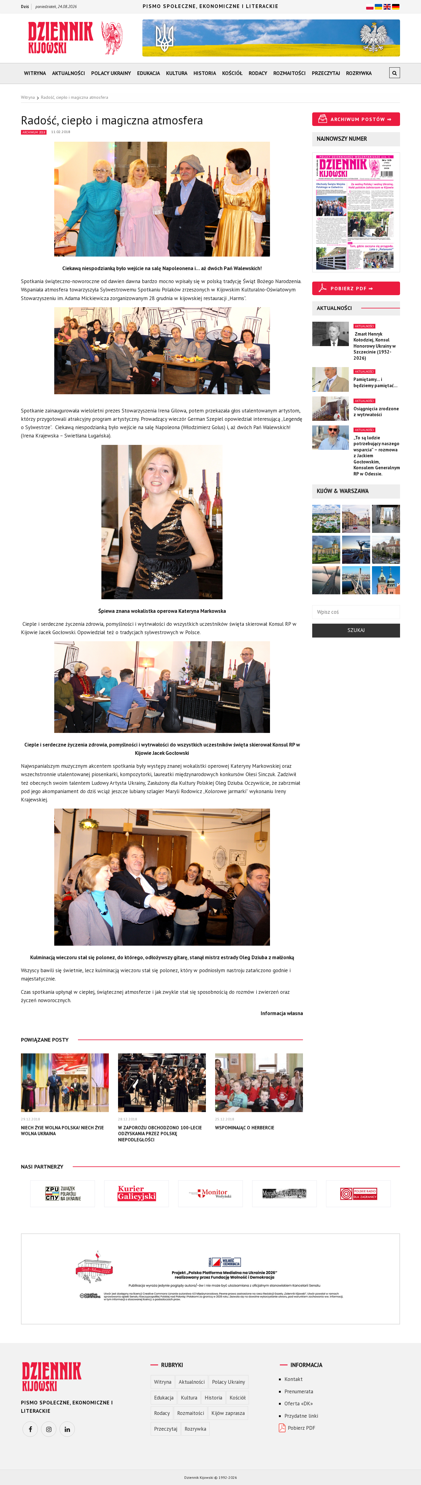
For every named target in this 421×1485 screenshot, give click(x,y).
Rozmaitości (289, 73)
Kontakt (293, 1379)
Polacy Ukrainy (111, 73)
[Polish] (370, 6)
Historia (205, 73)
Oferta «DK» (298, 1403)
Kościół (232, 73)
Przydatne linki (301, 1415)
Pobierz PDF (301, 1427)
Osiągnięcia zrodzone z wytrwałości (376, 412)
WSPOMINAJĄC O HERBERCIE (244, 1128)
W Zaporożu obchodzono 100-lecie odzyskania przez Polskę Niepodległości (160, 1134)
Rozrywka (359, 73)
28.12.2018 (127, 1119)
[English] (387, 6)
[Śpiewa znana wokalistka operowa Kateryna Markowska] (161, 525)
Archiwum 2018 (33, 132)
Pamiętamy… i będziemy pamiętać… (376, 382)
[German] (395, 6)
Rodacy (258, 73)
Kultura (176, 73)
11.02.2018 (60, 131)
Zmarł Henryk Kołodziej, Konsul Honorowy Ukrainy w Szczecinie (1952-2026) (375, 346)
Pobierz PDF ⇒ (352, 288)
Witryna (35, 73)
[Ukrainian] (378, 6)
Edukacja (148, 73)
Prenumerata (298, 1391)
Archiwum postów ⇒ (361, 119)
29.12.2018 (30, 1119)
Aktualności (68, 73)
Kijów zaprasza (228, 1413)
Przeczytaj (326, 73)
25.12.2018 (224, 1119)
